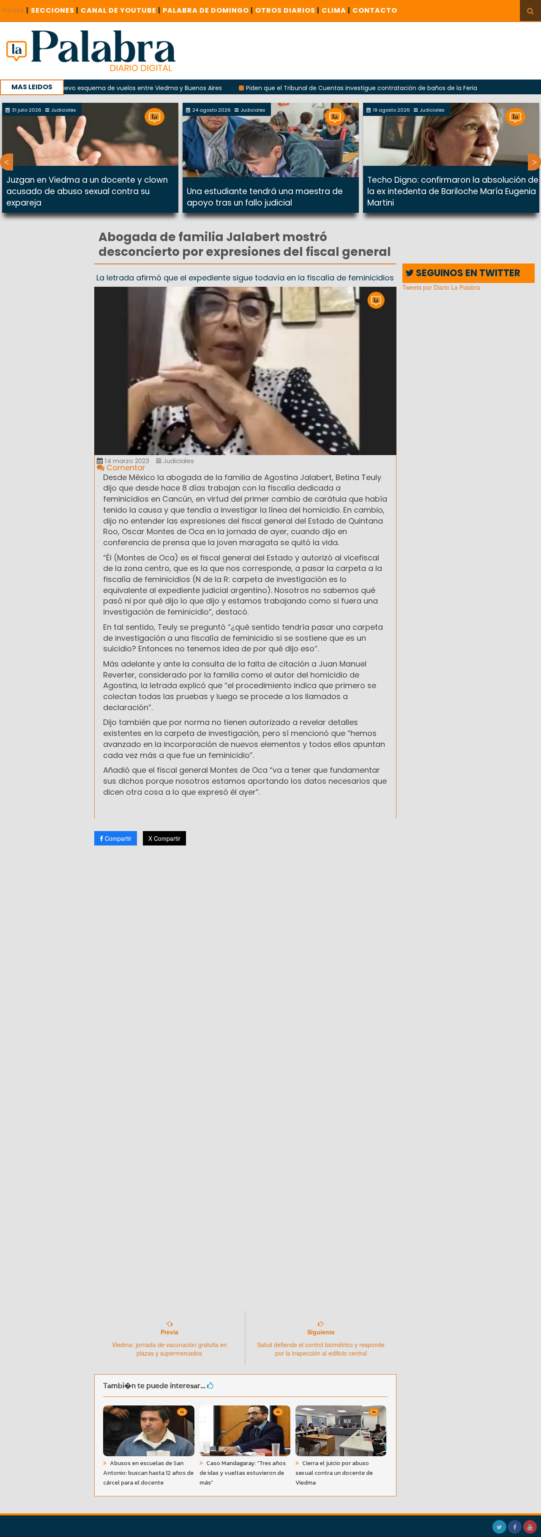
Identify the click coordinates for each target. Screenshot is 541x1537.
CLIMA (336, 10)
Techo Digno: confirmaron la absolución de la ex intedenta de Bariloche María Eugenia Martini (452, 191)
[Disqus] (245, 964)
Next (534, 162)
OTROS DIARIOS (287, 10)
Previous (6, 162)
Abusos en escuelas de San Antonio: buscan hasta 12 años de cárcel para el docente (148, 1473)
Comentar (124, 467)
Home (15, 10)
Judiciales (177, 460)
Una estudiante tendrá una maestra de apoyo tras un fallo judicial (265, 197)
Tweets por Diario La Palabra (441, 287)
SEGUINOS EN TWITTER (467, 273)
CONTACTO (374, 10)
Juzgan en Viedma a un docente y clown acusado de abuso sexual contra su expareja (87, 191)
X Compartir (164, 838)
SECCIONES (55, 10)
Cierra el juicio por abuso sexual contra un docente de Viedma (334, 1473)
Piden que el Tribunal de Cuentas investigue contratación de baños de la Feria (326, 88)
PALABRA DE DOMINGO (208, 10)
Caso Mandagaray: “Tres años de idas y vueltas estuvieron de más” (242, 1473)
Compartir (117, 838)
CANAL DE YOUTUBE (121, 10)
